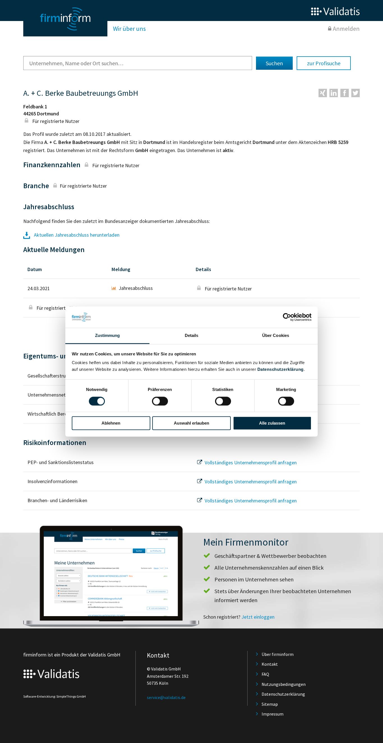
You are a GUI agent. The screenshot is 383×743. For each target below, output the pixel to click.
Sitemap (270, 704)
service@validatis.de (166, 697)
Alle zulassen (272, 423)
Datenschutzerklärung (280, 369)
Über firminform (278, 654)
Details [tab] (192, 335)
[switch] (160, 401)
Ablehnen (110, 423)
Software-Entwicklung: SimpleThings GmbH (54, 696)
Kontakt (270, 664)
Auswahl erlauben (191, 423)
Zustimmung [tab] (107, 335)
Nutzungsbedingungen (284, 684)
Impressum (272, 714)
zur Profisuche (323, 63)
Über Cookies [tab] (275, 335)
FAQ (265, 674)
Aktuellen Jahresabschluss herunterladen (76, 235)
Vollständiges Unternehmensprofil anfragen (250, 462)
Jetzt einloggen (257, 617)
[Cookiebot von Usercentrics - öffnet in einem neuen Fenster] (287, 317)
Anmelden (346, 28)
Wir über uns (129, 28)
